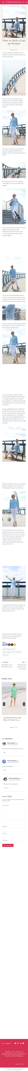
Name (5, 826)
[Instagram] (6, 644)
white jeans (5, 655)
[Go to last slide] (4, 704)
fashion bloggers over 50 (9, 652)
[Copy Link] (15, 644)
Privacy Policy (22, 1068)
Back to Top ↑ (20, 1064)
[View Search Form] (26, 2)
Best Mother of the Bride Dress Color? (7, 665)
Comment (6, 805)
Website (5, 840)
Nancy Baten (11, 743)
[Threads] (12, 644)
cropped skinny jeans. (19, 301)
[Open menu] (3, 2)
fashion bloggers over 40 (9, 649)
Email (5, 833)
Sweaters (18, 652)
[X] (9, 644)
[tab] (12, 727)
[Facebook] (3, 644)
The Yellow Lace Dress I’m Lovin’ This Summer (21, 665)
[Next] (24, 704)
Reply (4, 752)
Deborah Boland (14, 778)
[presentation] (14, 698)
